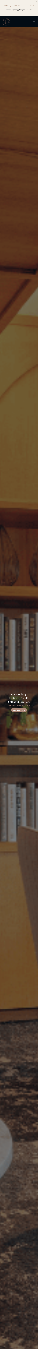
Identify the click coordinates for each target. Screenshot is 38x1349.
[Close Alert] (36, 2)
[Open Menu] (34, 21)
